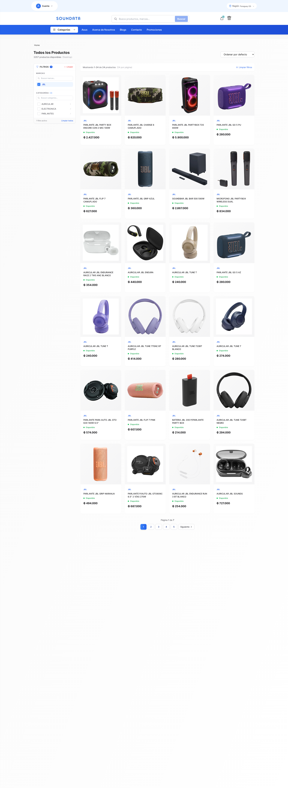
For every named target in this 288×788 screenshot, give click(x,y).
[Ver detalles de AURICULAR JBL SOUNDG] (234, 464)
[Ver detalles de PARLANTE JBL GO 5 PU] (234, 95)
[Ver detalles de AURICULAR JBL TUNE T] (189, 242)
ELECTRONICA (49, 108)
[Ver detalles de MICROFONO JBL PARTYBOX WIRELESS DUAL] (234, 169)
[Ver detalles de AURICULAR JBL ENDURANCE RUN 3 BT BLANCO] (189, 464)
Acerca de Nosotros (103, 29)
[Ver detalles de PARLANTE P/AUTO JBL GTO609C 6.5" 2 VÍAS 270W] (145, 464)
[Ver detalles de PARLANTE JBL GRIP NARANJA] (100, 464)
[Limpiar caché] (229, 18)
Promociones (154, 29)
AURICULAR (47, 104)
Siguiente (184, 526)
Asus (84, 29)
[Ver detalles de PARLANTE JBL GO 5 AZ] (234, 242)
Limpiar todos (67, 120)
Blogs (123, 29)
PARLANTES (48, 113)
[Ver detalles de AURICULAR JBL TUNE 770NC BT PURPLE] (145, 316)
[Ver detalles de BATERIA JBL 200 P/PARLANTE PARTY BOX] (189, 390)
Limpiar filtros (245, 67)
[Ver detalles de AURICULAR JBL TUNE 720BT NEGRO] (234, 390)
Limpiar (70, 67)
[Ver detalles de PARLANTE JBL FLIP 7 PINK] (145, 390)
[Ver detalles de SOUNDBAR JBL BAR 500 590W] (189, 169)
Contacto (136, 29)
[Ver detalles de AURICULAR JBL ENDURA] (145, 242)
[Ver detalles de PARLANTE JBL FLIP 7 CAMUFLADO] (100, 169)
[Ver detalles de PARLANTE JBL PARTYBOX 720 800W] (189, 95)
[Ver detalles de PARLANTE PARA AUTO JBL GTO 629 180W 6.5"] (100, 390)
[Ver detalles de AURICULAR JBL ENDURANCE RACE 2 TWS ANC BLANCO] (100, 242)
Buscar (181, 18)
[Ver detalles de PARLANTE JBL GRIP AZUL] (145, 169)
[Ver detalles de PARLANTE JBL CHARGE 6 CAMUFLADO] (145, 95)
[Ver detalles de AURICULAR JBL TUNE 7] (234, 316)
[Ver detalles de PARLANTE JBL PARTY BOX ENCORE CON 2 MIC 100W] (100, 95)
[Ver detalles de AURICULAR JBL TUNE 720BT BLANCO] (189, 316)
